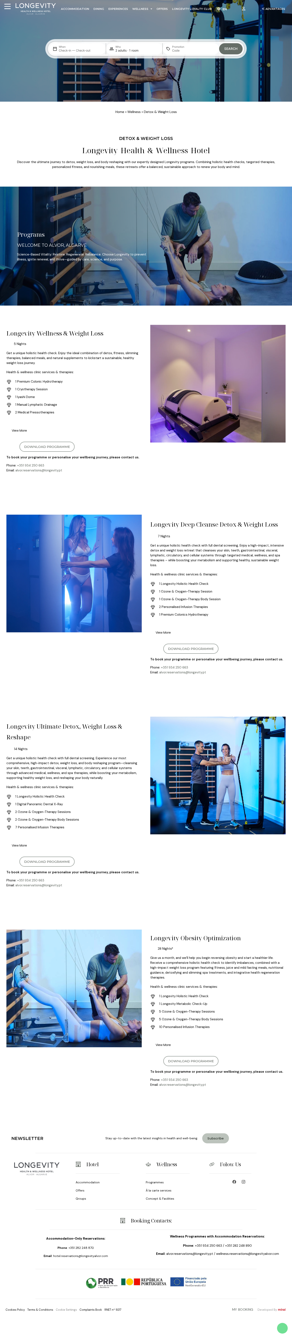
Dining (98, 8)
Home (119, 112)
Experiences (118, 8)
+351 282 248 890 (238, 1245)
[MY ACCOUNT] (245, 9)
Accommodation (75, 8)
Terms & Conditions (40, 1310)
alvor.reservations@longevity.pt (38, 470)
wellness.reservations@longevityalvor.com (247, 1254)
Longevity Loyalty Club (192, 8)
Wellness (140, 8)
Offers (162, 8)
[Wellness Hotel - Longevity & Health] (235, 1182)
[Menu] (7, 6)
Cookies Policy (15, 1310)
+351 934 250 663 (30, 465)
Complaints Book (91, 1310)
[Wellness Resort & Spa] (245, 1182)
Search (230, 49)
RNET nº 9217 (113, 1310)
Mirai (282, 1310)
